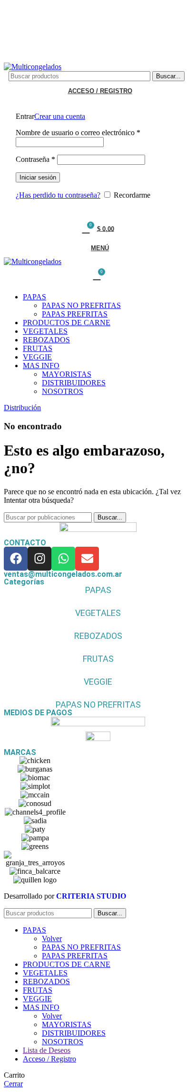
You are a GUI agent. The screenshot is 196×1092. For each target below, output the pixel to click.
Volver (52, 938)
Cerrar (13, 1084)
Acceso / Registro (49, 1059)
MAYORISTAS (66, 374)
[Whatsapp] (63, 559)
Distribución (22, 407)
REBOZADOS (98, 636)
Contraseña (35, 159)
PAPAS (98, 590)
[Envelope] (87, 559)
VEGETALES (98, 613)
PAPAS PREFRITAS (75, 314)
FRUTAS (98, 659)
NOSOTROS (62, 391)
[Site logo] (32, 67)
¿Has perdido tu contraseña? (58, 195)
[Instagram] (39, 559)
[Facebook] (16, 559)
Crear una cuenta (59, 116)
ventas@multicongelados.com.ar (63, 574)
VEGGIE (98, 682)
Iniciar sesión (38, 177)
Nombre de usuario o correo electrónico (78, 132)
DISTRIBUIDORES (74, 383)
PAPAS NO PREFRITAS (81, 305)
